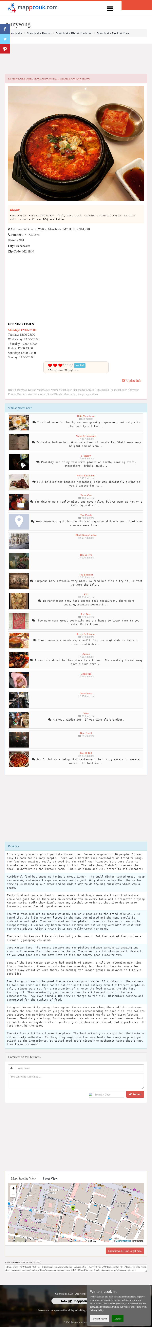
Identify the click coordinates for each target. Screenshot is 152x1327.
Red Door (86, 614)
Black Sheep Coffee (86, 535)
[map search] (32, 7)
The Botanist (86, 574)
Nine (86, 713)
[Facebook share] (5, 29)
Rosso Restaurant (86, 475)
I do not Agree (99, 1318)
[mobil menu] (110, 8)
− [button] (13, 1194)
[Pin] (5, 49)
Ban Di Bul (86, 753)
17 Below (86, 455)
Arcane (86, 654)
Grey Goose (86, 693)
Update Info (133, 380)
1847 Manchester (86, 416)
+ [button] (13, 1188)
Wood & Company (86, 436)
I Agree (118, 1318)
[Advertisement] (76, 59)
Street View (50, 1178)
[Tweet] (5, 39)
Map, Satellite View (23, 1178)
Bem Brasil (86, 733)
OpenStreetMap (123, 1240)
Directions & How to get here (125, 1251)
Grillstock (86, 673)
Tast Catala (86, 515)
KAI (86, 594)
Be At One (86, 495)
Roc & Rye (86, 554)
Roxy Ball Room (86, 634)
